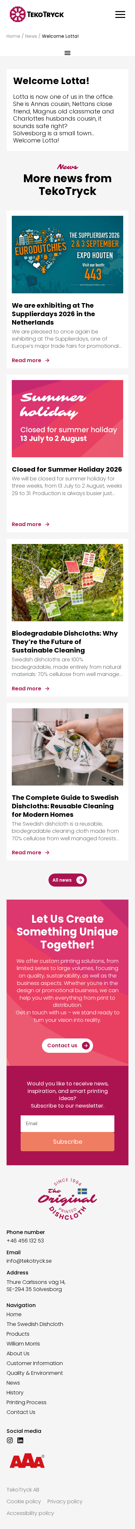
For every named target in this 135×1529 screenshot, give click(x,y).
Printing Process (27, 1402)
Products (18, 1334)
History (15, 1392)
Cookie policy (24, 1501)
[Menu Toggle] (67, 53)
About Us (18, 1353)
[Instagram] (10, 1440)
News (31, 36)
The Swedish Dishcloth (35, 1324)
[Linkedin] (20, 1440)
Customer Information (35, 1363)
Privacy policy (65, 1501)
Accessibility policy (30, 1513)
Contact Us (21, 1412)
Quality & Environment (35, 1373)
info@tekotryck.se (29, 1261)
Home (13, 36)
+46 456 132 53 (25, 1240)
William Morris (23, 1344)
